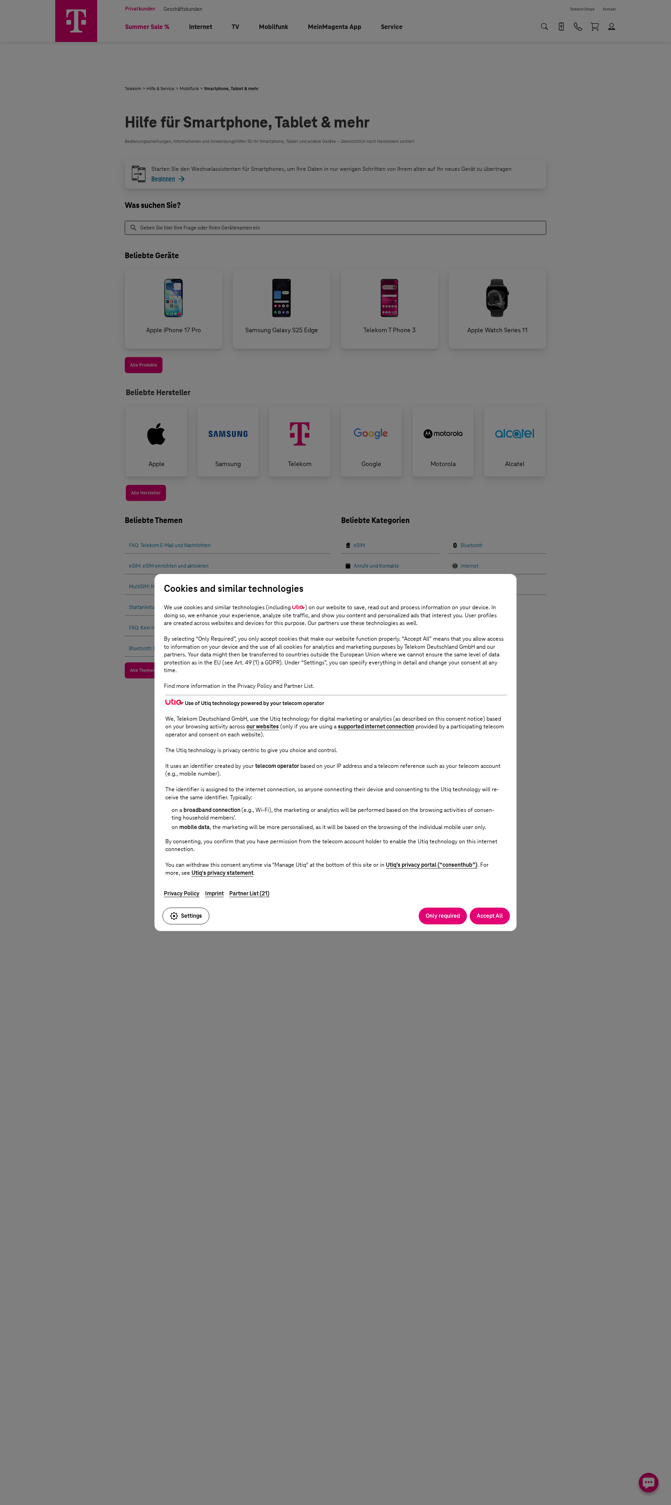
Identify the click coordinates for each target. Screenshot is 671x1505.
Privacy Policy (182, 893)
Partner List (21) (249, 893)
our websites (262, 726)
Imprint (214, 893)
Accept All (490, 915)
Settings (191, 915)
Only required (443, 915)
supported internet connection (376, 726)
